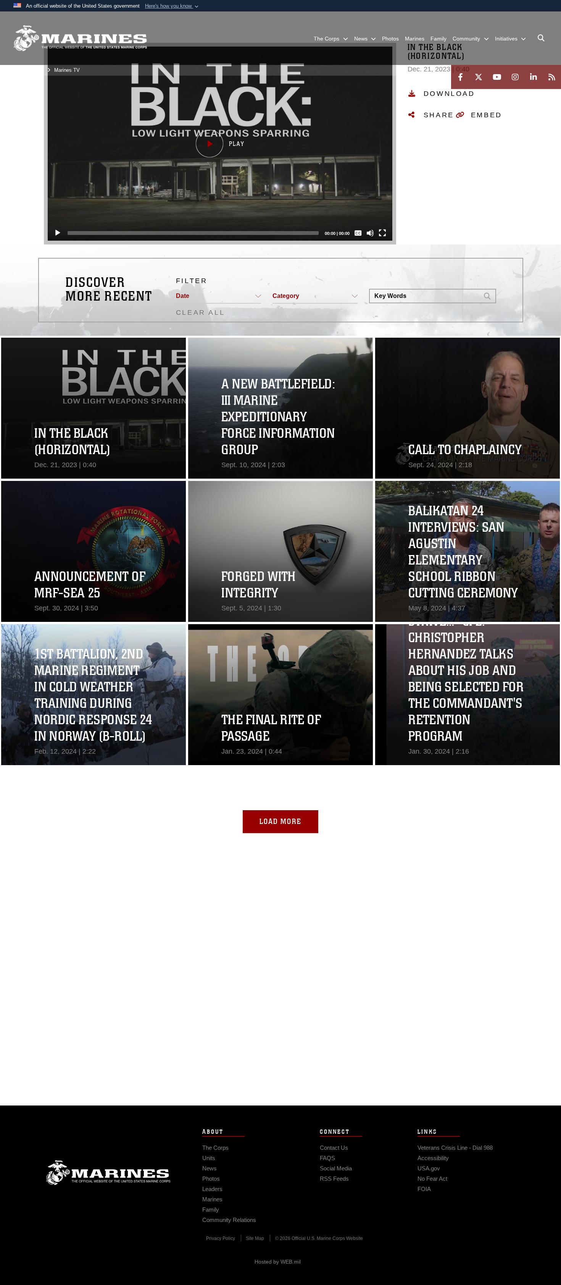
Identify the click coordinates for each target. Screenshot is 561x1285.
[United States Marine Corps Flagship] (80, 38)
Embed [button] (486, 115)
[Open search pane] (541, 38)
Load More (280, 821)
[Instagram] (515, 77)
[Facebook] (460, 77)
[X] (478, 77)
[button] (172, 6)
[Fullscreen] (382, 233)
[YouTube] (497, 77)
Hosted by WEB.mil (278, 1262)
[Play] (57, 233)
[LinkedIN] (533, 77)
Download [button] (449, 93)
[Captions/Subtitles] (358, 233)
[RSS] (552, 77)
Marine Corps (108, 1173)
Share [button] (439, 115)
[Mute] (370, 233)
